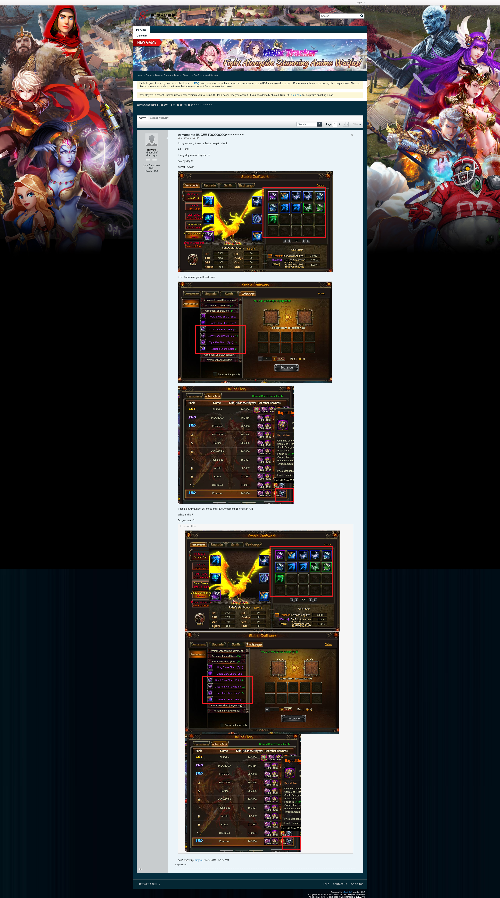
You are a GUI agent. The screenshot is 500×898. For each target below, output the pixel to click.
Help (326, 884)
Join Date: (149, 165)
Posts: (149, 171)
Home (139, 75)
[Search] (361, 16)
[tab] (142, 118)
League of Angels (182, 75)
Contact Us (340, 884)
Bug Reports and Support (206, 75)
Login (359, 2)
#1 (352, 134)
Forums (141, 29)
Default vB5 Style (148, 884)
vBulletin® (347, 892)
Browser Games (163, 75)
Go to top (357, 884)
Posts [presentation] (142, 118)
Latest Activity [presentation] (159, 118)
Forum (149, 75)
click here (296, 95)
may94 (198, 860)
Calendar (142, 35)
